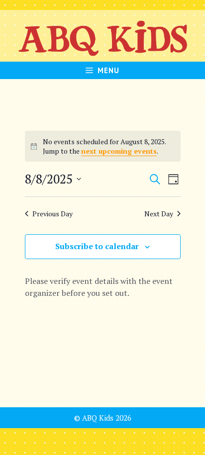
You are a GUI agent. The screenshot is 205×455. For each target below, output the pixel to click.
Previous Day (52, 213)
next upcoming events (119, 151)
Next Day (158, 213)
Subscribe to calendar (97, 246)
